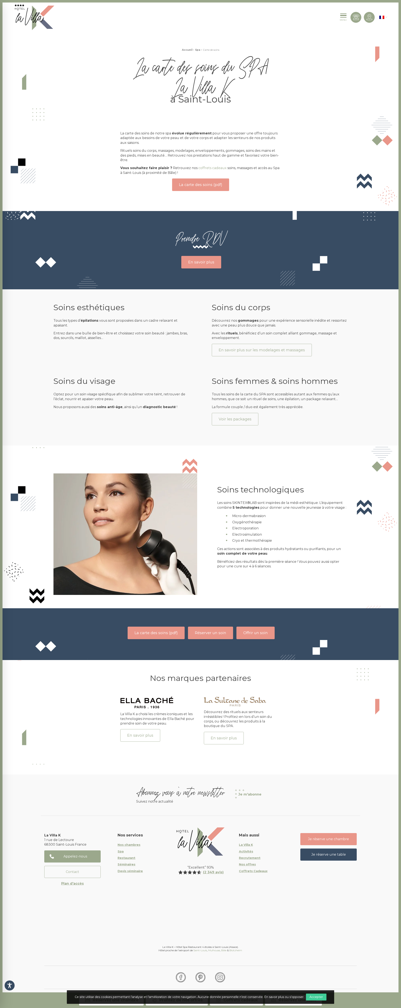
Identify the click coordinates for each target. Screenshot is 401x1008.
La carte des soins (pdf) (200, 184)
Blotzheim (236, 950)
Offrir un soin (255, 633)
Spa (197, 49)
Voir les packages (235, 419)
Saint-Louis (200, 950)
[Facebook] (181, 977)
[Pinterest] (200, 977)
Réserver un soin (210, 633)
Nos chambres (129, 845)
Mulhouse (214, 950)
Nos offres (247, 864)
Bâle (223, 950)
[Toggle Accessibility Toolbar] (9, 985)
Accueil (187, 49)
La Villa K (246, 845)
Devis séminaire (130, 871)
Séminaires (126, 864)
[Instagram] (220, 977)
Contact (72, 872)
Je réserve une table (328, 854)
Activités (246, 851)
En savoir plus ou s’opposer (283, 997)
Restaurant (126, 858)
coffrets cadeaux (212, 168)
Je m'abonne (249, 794)
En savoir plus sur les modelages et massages (262, 350)
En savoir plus (201, 262)
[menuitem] (381, 17)
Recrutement (249, 858)
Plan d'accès (72, 883)
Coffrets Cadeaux (253, 871)
